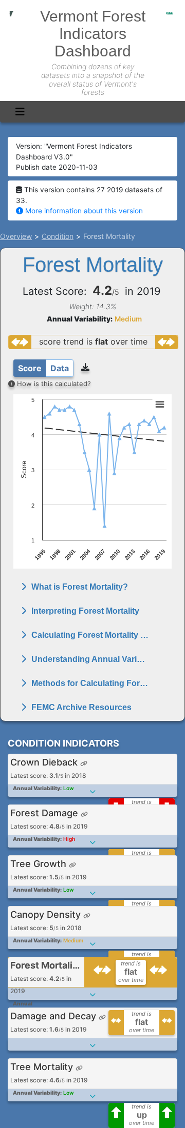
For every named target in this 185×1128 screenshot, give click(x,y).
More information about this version (83, 211)
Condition (57, 236)
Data (59, 368)
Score (30, 368)
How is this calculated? (53, 383)
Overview (16, 236)
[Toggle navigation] (20, 111)
